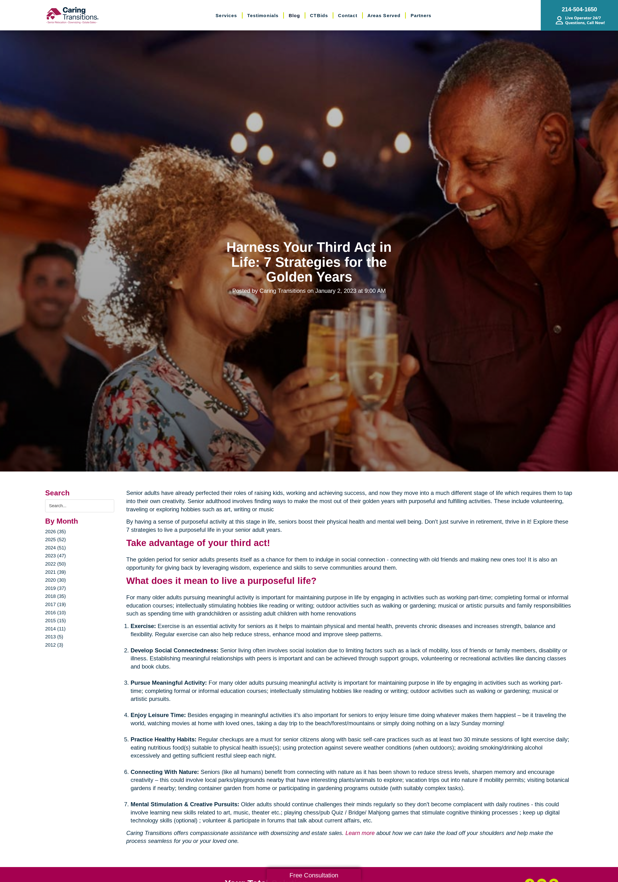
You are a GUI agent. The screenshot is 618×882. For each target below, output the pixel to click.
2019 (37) (55, 588)
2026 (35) (55, 531)
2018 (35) (55, 596)
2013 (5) (54, 636)
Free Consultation (313, 875)
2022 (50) (55, 564)
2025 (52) (55, 539)
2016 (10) (55, 612)
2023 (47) (55, 555)
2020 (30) (55, 580)
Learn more (360, 833)
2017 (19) (55, 604)
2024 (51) (55, 547)
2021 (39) (55, 572)
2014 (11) (55, 628)
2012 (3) (54, 645)
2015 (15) (55, 620)
